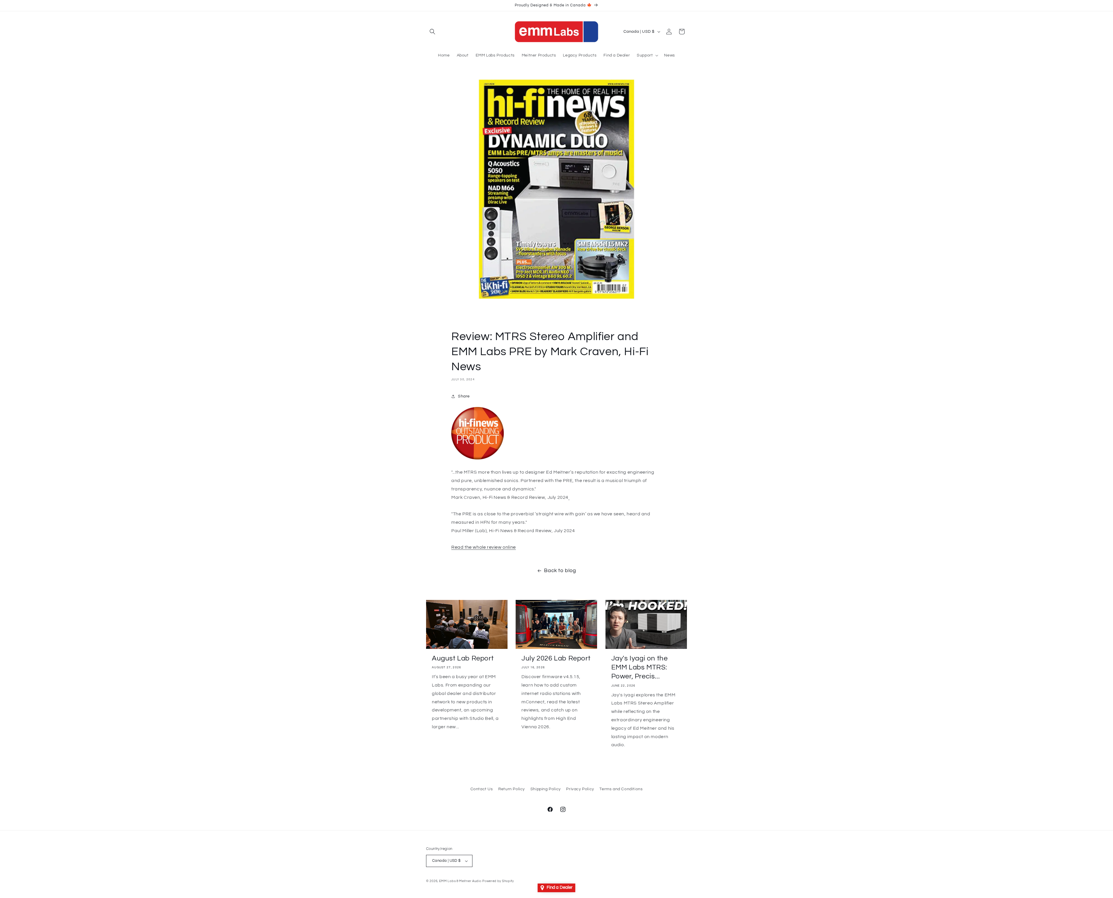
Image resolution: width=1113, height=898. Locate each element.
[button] (432, 31)
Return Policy (511, 789)
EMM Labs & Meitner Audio (460, 881)
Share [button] (464, 396)
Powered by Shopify (498, 881)
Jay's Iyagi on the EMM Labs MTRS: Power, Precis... (639, 667)
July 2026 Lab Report (555, 658)
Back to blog (560, 570)
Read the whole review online (483, 547)
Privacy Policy (580, 789)
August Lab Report (463, 658)
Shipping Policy (545, 789)
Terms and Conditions (621, 789)
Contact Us (481, 789)
